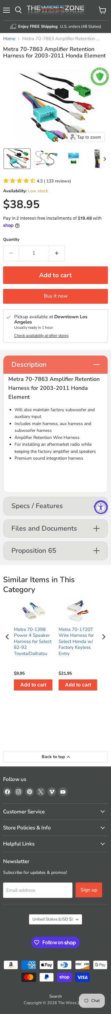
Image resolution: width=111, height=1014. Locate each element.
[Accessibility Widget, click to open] (101, 507)
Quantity (11, 239)
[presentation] (7, 637)
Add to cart (33, 684)
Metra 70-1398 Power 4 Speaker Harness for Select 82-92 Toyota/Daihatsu (32, 642)
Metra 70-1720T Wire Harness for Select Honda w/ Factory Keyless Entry (76, 642)
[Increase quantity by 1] (57, 253)
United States (52, 919)
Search (55, 996)
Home (9, 38)
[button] (17, 159)
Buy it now (56, 296)
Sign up (88, 890)
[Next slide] (104, 158)
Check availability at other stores (41, 336)
